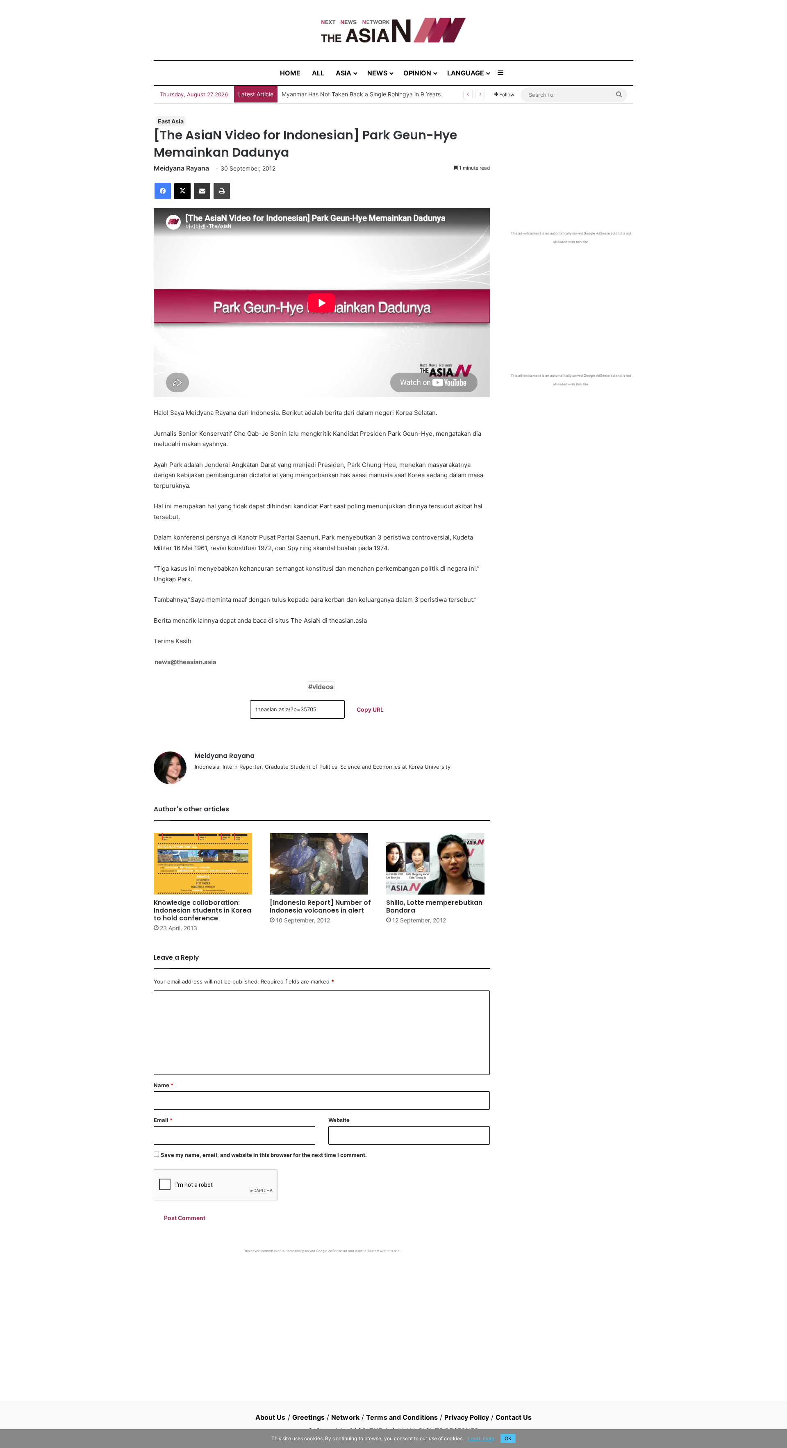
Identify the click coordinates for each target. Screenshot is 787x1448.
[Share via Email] (202, 191)
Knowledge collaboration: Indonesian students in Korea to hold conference (202, 910)
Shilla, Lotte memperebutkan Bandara (434, 906)
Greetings (308, 1417)
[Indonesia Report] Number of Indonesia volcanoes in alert (320, 906)
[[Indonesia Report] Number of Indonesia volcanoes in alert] (321, 864)
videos (323, 687)
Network (345, 1417)
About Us (270, 1417)
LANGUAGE (465, 73)
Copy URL (370, 709)
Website (339, 1120)
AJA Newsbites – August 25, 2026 (327, 94)
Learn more (481, 1438)
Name (163, 1085)
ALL (318, 73)
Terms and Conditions (402, 1417)
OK (508, 1438)
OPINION (417, 73)
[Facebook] (163, 191)
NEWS (377, 73)
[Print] (222, 191)
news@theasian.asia (185, 662)
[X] (182, 191)
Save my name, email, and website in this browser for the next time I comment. (264, 1155)
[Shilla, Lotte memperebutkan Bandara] (438, 864)
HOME (290, 73)
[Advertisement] (322, 1314)
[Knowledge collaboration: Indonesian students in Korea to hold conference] (205, 864)
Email (163, 1120)
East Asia (171, 121)
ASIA (343, 73)
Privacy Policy (466, 1417)
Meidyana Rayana (181, 168)
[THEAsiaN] (393, 30)
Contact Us (514, 1417)
